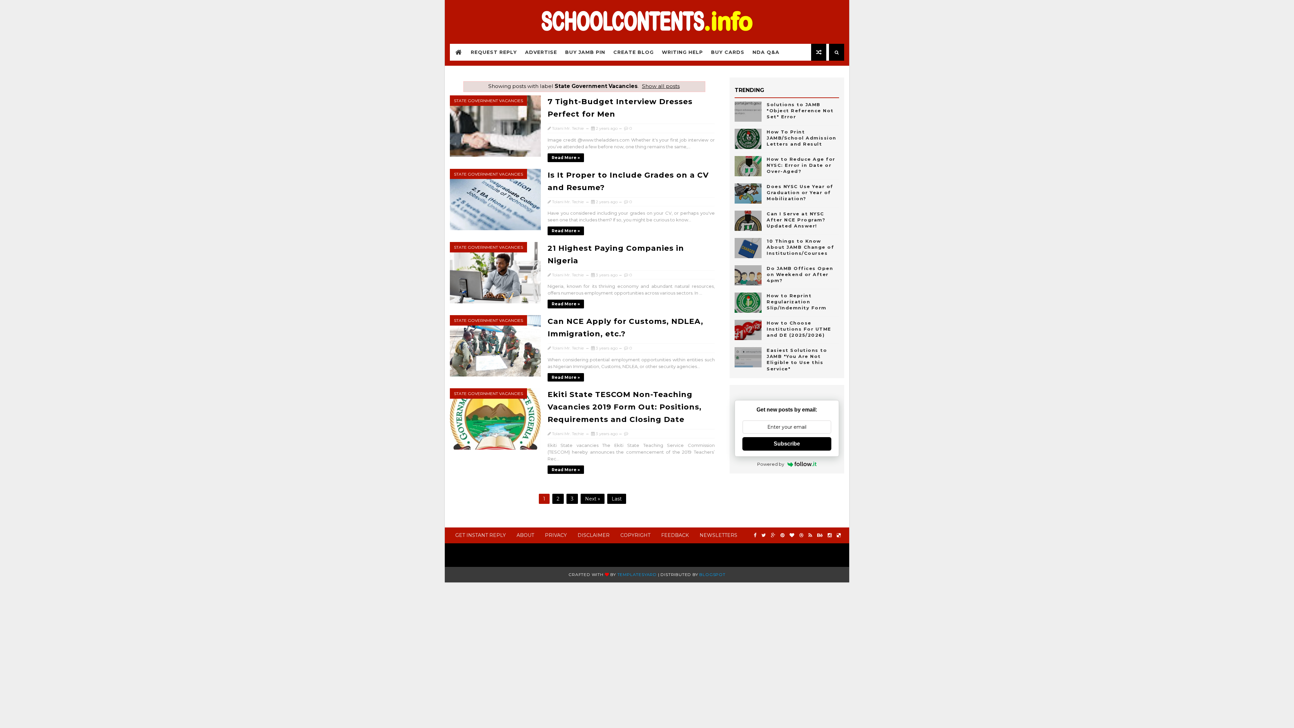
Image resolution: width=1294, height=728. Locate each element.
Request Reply (494, 52)
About (525, 535)
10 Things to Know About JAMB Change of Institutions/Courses (800, 247)
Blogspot (712, 574)
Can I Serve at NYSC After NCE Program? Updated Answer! (796, 220)
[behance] (819, 535)
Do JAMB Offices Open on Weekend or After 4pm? (800, 274)
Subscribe (787, 444)
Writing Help (682, 52)
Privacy (556, 535)
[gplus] (773, 535)
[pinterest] (782, 535)
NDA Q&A (765, 52)
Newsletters (718, 535)
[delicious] (838, 535)
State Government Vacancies (488, 100)
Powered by (770, 464)
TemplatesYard (637, 574)
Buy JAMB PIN (585, 52)
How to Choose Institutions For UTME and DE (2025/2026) (799, 329)
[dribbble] (801, 535)
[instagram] (829, 535)
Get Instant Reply (480, 535)
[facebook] (755, 535)
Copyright (635, 535)
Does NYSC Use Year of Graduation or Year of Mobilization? (800, 192)
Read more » (566, 157)
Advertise (541, 52)
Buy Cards (727, 52)
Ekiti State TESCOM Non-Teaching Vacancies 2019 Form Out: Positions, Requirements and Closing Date (625, 407)
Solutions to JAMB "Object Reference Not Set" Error (800, 110)
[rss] (810, 535)
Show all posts (661, 86)
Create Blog (633, 52)
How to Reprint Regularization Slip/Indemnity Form (797, 301)
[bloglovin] (792, 535)
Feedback (675, 535)
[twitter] (764, 535)
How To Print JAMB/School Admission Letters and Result (801, 138)
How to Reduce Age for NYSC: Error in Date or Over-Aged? (801, 165)
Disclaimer (594, 535)
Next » (592, 499)
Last (617, 499)
